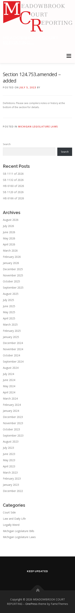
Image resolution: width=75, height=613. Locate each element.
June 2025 (9, 306)
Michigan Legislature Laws (38, 126)
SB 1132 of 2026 (13, 180)
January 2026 (11, 263)
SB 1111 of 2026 (13, 173)
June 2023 (9, 454)
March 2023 (10, 472)
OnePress (31, 604)
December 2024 (13, 343)
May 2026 (9, 238)
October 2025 (11, 281)
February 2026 (12, 257)
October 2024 (11, 355)
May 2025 (9, 312)
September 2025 (13, 287)
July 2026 (8, 226)
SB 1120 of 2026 (13, 192)
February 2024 (12, 405)
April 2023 (9, 466)
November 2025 (13, 275)
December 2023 (13, 417)
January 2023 (11, 485)
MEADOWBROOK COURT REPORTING (30, 40)
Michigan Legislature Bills (18, 531)
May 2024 (9, 386)
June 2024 (9, 380)
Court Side (9, 512)
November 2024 (13, 349)
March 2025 (10, 324)
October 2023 (11, 429)
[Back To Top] (37, 590)
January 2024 (11, 411)
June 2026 (9, 232)
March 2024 (10, 398)
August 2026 (10, 220)
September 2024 (13, 361)
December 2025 (13, 269)
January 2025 (11, 337)
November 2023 (13, 423)
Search (7, 144)
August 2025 (10, 294)
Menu (68, 56)
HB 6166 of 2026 (13, 198)
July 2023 (8, 448)
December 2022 (13, 491)
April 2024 (9, 392)
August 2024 (10, 368)
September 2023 (13, 435)
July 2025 (8, 300)
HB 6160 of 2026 (13, 186)
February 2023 (12, 478)
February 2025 (12, 331)
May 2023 (9, 460)
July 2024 (8, 374)
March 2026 (10, 250)
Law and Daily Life (14, 518)
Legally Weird (11, 525)
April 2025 (9, 318)
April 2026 (9, 244)
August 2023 (10, 441)
